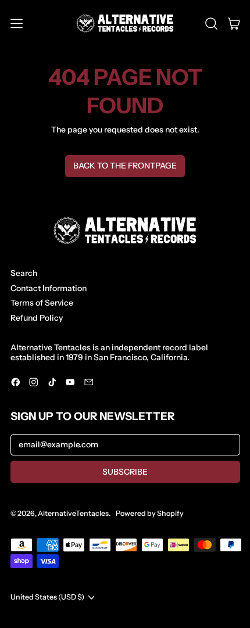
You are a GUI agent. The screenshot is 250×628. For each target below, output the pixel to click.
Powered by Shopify (150, 513)
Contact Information (48, 288)
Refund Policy (36, 318)
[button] (211, 24)
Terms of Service (41, 302)
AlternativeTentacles (73, 513)
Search (23, 273)
